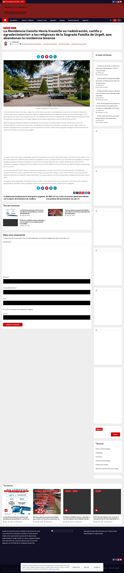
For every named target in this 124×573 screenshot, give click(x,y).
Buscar (99, 429)
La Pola (13, 28)
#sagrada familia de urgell (79, 44)
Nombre (6, 277)
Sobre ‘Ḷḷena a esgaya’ (103, 449)
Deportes (53, 20)
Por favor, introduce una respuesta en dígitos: (18, 309)
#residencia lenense (64, 44)
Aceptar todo (76, 567)
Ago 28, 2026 (26, 215)
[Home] (5, 20)
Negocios (85, 20)
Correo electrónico (10, 288)
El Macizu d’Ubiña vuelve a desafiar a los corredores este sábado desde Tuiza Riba (32, 221)
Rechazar (86, 567)
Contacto (99, 457)
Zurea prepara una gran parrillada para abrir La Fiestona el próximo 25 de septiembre (77, 211)
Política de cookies (102, 465)
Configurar (97, 567)
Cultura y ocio (41, 20)
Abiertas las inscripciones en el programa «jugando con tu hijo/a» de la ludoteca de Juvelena (24, 197)
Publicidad (99, 453)
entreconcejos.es (73, 20)
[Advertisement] (46, 144)
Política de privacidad (103, 461)
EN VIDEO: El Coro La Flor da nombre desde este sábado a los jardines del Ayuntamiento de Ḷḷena (67, 197)
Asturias (62, 20)
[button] (110, 20)
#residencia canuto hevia (50, 44)
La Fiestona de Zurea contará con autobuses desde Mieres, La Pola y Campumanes (32, 211)
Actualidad (13, 20)
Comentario (7, 242)
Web (4, 299)
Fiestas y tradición (28, 20)
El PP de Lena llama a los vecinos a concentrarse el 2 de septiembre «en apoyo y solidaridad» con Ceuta (108, 106)
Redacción (15, 42)
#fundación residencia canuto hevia (31, 44)
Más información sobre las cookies (107, 469)
